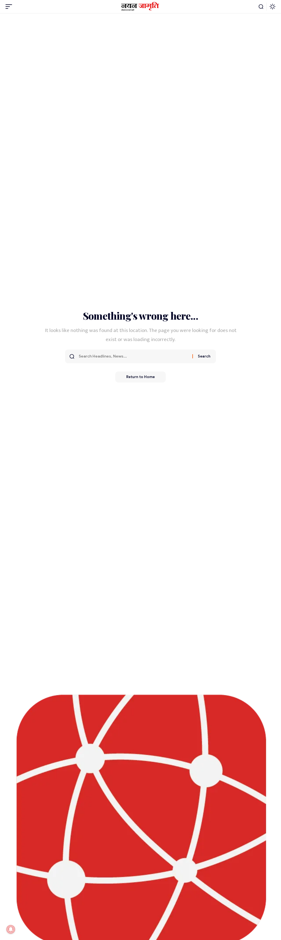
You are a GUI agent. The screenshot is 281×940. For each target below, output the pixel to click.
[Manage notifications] (10, 929)
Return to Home (140, 377)
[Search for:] (133, 356)
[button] (10, 6)
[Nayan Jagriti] (140, 6)
